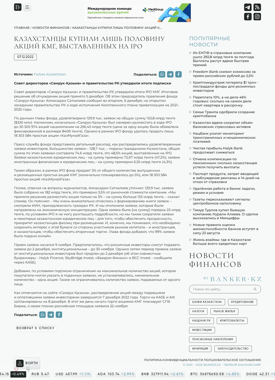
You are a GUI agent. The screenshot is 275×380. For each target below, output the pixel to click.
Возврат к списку (35, 328)
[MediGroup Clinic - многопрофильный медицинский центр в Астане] (137, 12)
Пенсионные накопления (212, 339)
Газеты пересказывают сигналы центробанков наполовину (221, 201)
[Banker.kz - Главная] (18, 7)
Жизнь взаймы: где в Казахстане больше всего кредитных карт (222, 242)
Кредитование (242, 302)
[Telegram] (248, 7)
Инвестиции (202, 330)
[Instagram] (257, 16)
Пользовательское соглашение (232, 360)
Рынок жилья (224, 311)
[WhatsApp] (162, 74)
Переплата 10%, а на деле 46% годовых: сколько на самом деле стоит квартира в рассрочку (222, 101)
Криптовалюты (232, 320)
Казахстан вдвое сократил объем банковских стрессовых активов (223, 125)
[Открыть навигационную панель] (27, 7)
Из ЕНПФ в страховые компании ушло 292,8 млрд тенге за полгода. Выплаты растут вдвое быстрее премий (224, 59)
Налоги (198, 311)
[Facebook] (248, 16)
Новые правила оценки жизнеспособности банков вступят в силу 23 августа (225, 229)
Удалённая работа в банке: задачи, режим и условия (224, 191)
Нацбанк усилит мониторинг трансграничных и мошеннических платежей (224, 137)
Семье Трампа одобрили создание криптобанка (224, 114)
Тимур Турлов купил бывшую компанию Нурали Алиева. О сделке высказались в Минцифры (225, 214)
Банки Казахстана (207, 302)
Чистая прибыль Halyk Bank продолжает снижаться (218, 150)
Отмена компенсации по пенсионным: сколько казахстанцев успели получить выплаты (225, 163)
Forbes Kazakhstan (50, 74)
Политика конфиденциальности (173, 360)
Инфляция (200, 348)
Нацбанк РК (201, 320)
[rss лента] (257, 7)
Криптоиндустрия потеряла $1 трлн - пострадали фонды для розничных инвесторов (225, 86)
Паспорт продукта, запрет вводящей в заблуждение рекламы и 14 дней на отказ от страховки (226, 178)
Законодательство (233, 348)
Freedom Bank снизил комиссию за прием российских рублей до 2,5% (224, 74)
